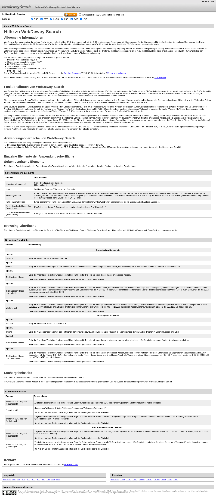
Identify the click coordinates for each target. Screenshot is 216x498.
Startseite (205, 1)
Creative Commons (72, 73)
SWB (76, 19)
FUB (85, 19)
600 (43, 479)
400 (33, 479)
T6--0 (175, 479)
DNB (36, 19)
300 (28, 479)
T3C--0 (157, 479)
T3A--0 (142, 479)
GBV (46, 19)
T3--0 (135, 479)
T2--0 (128, 479)
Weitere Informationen (116, 73)
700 (48, 479)
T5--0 (169, 479)
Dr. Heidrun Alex (71, 464)
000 (13, 479)
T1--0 (122, 479)
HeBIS (56, 19)
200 (23, 479)
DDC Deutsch (160, 77)
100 (18, 479)
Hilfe (212, 1)
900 (58, 479)
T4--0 (163, 479)
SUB (66, 19)
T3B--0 (149, 479)
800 (53, 479)
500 (38, 479)
